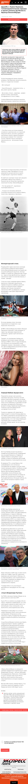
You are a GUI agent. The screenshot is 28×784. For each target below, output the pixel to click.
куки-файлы (6, 772)
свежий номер (18, 710)
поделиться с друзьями (14, 19)
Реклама (21, 769)
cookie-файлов (14, 779)
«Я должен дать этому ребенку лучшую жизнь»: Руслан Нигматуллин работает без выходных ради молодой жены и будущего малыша (13, 51)
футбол (25, 710)
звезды (11, 710)
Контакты (7, 769)
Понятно (14, 782)
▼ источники (5, 750)
